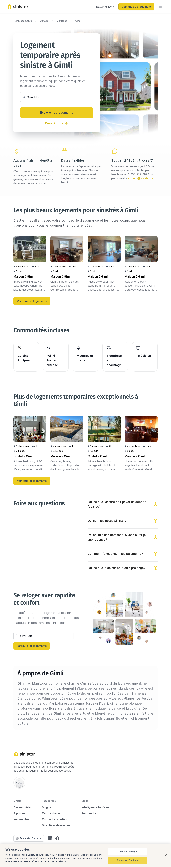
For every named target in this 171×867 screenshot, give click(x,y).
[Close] (165, 855)
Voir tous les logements (32, 301)
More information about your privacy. (45, 861)
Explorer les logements (56, 112)
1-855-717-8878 (138, 174)
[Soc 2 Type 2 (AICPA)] (19, 783)
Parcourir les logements (32, 645)
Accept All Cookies (127, 860)
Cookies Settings (127, 851)
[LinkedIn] (50, 838)
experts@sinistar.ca (140, 178)
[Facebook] (57, 838)
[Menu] (160, 6)
